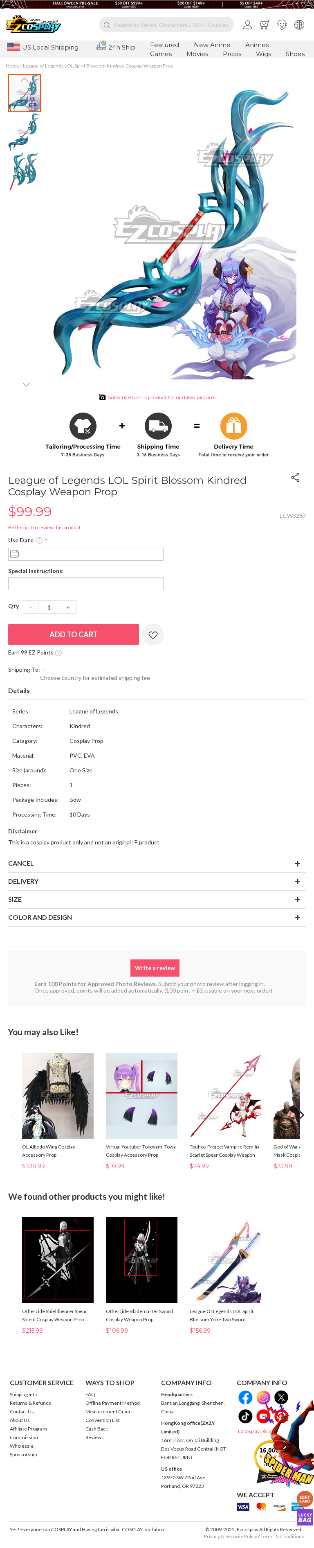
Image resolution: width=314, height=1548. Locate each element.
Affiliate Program (28, 1429)
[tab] (157, 691)
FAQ (90, 1394)
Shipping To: (24, 669)
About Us (20, 1420)
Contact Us (22, 1411)
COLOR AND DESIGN (40, 917)
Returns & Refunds (30, 1403)
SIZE (15, 899)
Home (13, 66)
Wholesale (22, 1446)
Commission (24, 1437)
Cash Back (96, 1429)
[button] (282, 24)
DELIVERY (23, 881)
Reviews (94, 1437)
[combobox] (166, 24)
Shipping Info (23, 1394)
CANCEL (21, 863)
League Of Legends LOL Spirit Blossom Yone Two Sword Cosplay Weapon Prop (221, 1319)
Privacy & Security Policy (230, 1536)
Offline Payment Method (112, 1403)
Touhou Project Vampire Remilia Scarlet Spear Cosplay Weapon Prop (225, 1155)
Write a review (155, 967)
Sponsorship (23, 1454)
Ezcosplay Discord (258, 1431)
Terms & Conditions (282, 1536)
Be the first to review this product (44, 527)
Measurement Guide (108, 1411)
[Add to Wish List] (153, 634)
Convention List (102, 1420)
